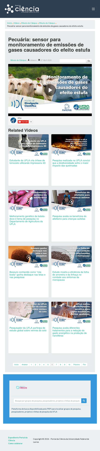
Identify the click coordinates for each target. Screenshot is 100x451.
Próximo (76, 364)
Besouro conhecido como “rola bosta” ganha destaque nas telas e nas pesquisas (27, 274)
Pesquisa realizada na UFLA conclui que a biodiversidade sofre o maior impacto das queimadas (71, 163)
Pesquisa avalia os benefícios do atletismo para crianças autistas (69, 217)
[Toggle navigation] (93, 8)
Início (16, 364)
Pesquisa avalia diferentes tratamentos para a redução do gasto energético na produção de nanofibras (69, 331)
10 (69, 364)
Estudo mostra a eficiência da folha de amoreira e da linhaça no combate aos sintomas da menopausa (70, 275)
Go (89, 60)
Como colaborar (15, 443)
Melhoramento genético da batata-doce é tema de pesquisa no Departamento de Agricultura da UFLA (27, 220)
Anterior (25, 364)
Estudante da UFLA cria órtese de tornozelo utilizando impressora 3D (28, 161)
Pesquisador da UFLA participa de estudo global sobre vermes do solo (28, 329)
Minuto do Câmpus (18, 60)
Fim (84, 364)
